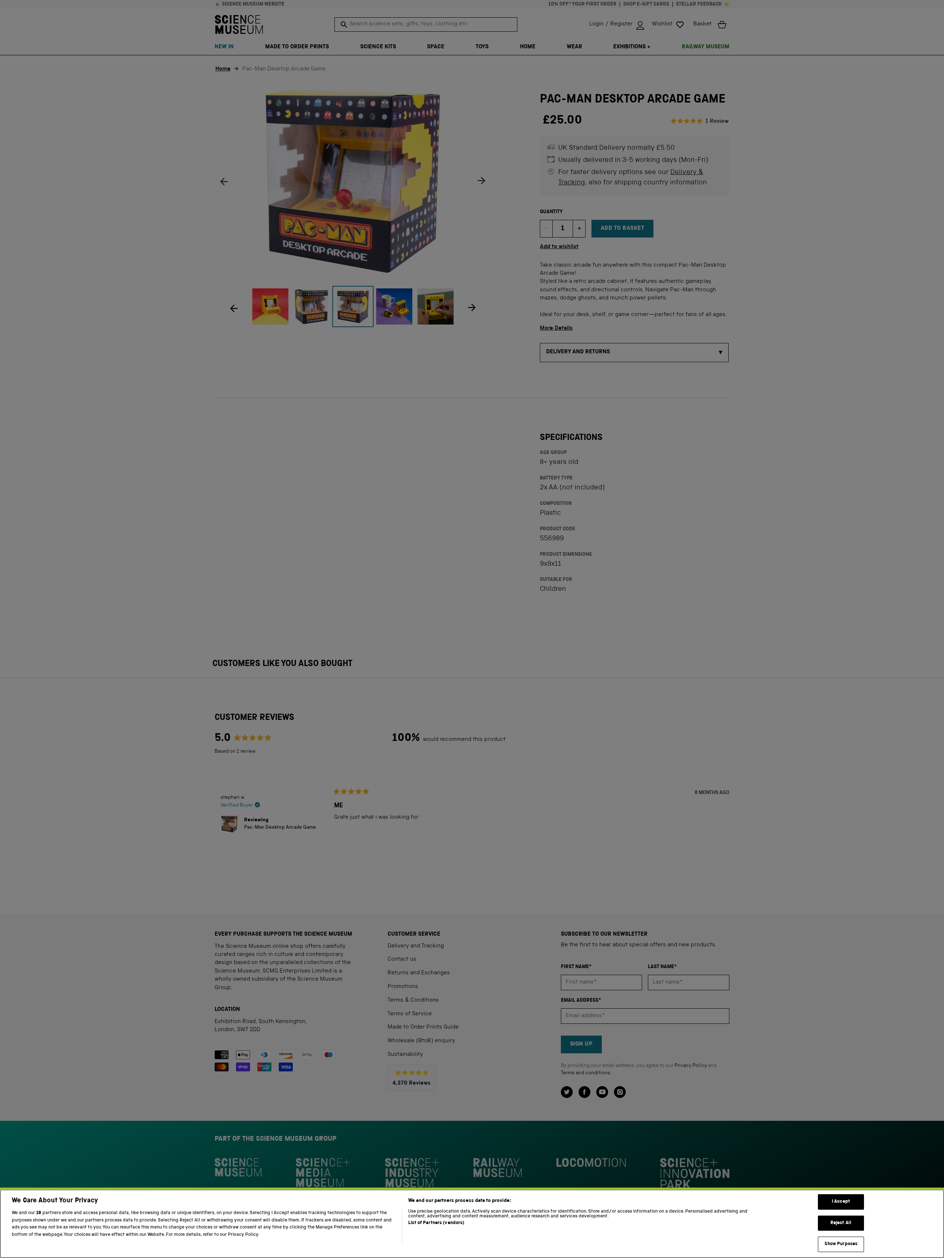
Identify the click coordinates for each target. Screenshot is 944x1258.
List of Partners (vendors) (436, 1223)
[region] (472, 1223)
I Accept (841, 1201)
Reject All (840, 1223)
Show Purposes (841, 1244)
